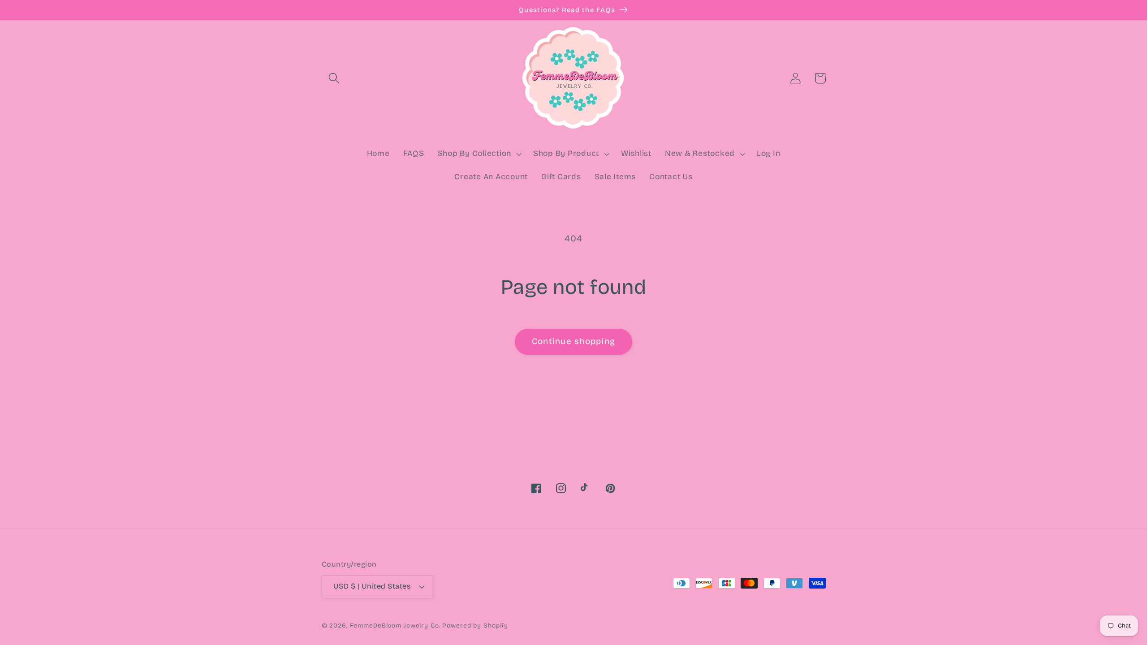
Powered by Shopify (475, 625)
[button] (334, 78)
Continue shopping (573, 341)
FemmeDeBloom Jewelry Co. (396, 625)
